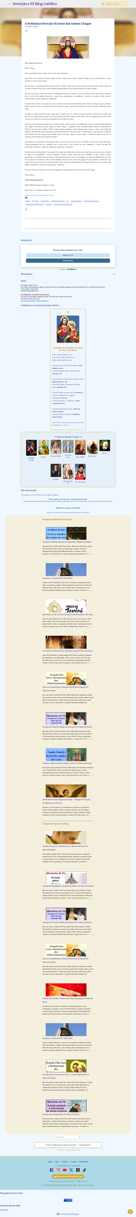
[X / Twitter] (71, 1170)
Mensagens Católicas (91, 201)
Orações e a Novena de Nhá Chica (57, 578)
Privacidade (83, 1161)
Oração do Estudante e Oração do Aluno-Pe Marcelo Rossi (68, 886)
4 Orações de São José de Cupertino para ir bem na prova (67, 651)
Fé (67, 201)
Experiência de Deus (57, 201)
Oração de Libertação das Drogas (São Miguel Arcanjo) (66, 542)
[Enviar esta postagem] (26, 198)
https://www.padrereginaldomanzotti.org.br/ (39, 195)
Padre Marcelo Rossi (31, 299)
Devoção (35, 201)
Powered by (63, 269)
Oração (49, 204)
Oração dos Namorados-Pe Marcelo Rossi (60, 1114)
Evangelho (45, 201)
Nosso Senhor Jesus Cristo (35, 204)
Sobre (57, 1161)
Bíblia (28, 201)
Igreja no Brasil (76, 201)
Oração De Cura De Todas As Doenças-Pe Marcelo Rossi (67, 727)
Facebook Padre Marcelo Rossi (35, 301)
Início (50, 1161)
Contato (74, 1161)
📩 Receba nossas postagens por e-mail (68, 1176)
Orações (65, 1161)
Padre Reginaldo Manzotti (63, 204)
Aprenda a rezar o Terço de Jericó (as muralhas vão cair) (67, 614)
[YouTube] (64, 1170)
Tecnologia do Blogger (69, 1214)
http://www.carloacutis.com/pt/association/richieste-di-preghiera (68, 512)
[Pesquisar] (80, 1137)
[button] (26, 31)
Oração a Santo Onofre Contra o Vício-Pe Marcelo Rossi (67, 763)
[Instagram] (58, 1170)
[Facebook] (51, 1170)
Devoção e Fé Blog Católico (35, 4)
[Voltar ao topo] (130, 1211)
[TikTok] (84, 1170)
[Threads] (78, 1170)
